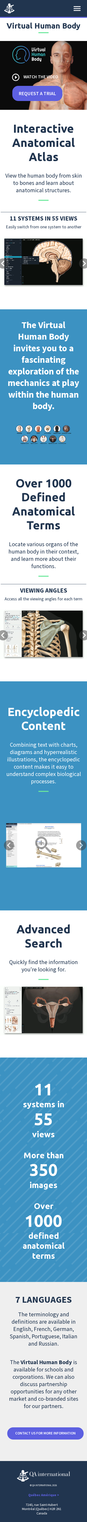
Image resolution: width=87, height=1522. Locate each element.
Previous (9, 845)
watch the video (34, 77)
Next (81, 845)
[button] (6, 247)
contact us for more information (45, 1433)
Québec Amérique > (43, 1495)
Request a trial (37, 93)
